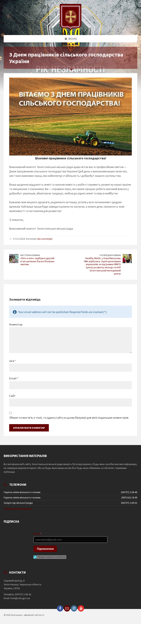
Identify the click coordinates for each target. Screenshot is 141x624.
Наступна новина (30, 255)
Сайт (12, 396)
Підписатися (45, 548)
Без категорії (44, 238)
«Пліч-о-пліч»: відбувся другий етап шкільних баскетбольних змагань (37, 261)
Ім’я (12, 361)
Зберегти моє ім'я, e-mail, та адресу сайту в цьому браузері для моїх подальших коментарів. (69, 417)
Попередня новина (110, 255)
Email (13, 378)
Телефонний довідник (18, 508)
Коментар (15, 324)
